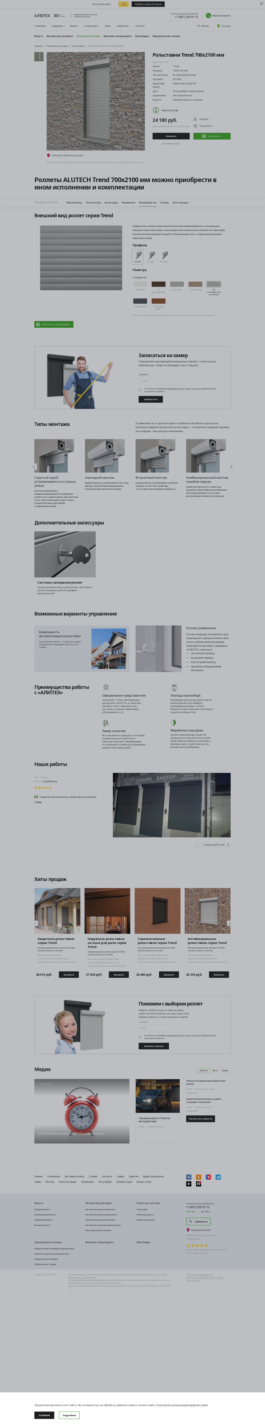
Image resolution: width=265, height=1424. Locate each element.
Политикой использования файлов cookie (182, 1405)
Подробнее (69, 1415)
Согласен (44, 1415)
